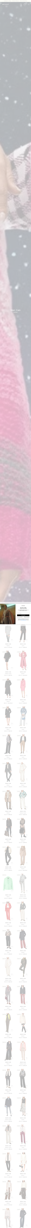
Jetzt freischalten (23, 615)
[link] (20, 617)
